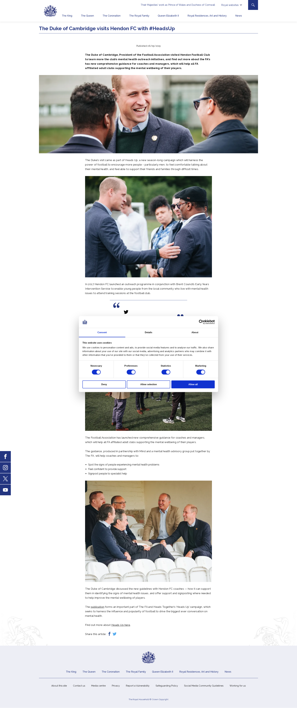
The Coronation (112, 15)
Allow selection (148, 384)
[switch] (131, 372)
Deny (104, 384)
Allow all (193, 384)
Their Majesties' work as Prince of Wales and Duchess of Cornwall (178, 4)
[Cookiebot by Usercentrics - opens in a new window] (201, 322)
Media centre (98, 685)
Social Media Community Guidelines (203, 685)
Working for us (238, 685)
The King (67, 15)
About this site (59, 685)
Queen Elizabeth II (168, 15)
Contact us (79, 685)
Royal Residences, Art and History (207, 15)
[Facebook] (109, 634)
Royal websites (230, 5)
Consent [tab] (102, 332)
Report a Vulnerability (137, 685)
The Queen (87, 15)
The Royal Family (139, 15)
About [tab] (195, 332)
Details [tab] (148, 332)
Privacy (116, 685)
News (238, 15)
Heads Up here (120, 624)
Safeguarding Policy (167, 685)
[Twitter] (114, 634)
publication (97, 606)
